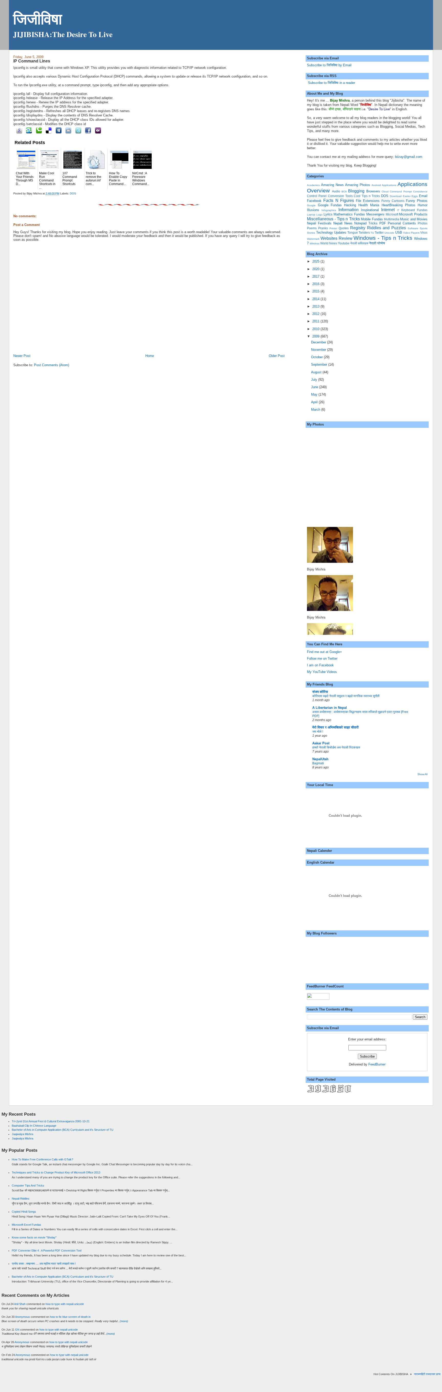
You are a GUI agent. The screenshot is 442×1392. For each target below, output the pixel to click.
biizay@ (401, 157)
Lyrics (328, 214)
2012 (316, 314)
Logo (319, 214)
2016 (316, 284)
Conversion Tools (340, 196)
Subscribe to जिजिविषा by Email (329, 65)
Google (311, 205)
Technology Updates (331, 232)
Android (376, 185)
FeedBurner (376, 1064)
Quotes (344, 228)
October (317, 357)
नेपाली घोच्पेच (377, 243)
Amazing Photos (357, 185)
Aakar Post (320, 743)
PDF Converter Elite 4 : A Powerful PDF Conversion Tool (46, 1250)
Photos (422, 223)
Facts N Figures (338, 200)
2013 (316, 306)
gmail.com (414, 157)
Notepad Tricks (366, 223)
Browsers (373, 191)
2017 (316, 276)
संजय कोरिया (320, 692)
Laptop (311, 214)
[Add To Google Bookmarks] (18, 130)
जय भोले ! (317, 731)
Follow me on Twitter (322, 658)
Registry (357, 228)
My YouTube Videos (322, 672)
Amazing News (332, 185)
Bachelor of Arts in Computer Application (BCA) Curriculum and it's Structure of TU (62, 1129)
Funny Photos (416, 201)
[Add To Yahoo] (97, 130)
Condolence (420, 191)
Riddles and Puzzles (386, 228)
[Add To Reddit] (68, 130)
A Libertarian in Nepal (329, 708)
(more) (124, 1321)
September (319, 364)
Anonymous (22, 1316)
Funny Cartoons (392, 200)
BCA (344, 191)
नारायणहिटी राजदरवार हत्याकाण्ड (420, 1374)
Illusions (313, 210)
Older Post (277, 356)
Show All (422, 774)
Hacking (350, 205)
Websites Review (336, 238)
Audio (336, 191)
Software (413, 228)
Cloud (385, 191)
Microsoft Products (413, 214)
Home (149, 356)
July (314, 380)
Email (423, 196)
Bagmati (318, 763)
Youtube (343, 243)
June (315, 387)
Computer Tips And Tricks (28, 1185)
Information (348, 210)
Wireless (314, 243)
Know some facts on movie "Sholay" (34, 1237)
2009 (316, 336)
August (317, 372)
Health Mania (368, 205)
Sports (423, 228)
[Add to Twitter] (77, 130)
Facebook (314, 201)
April (315, 402)
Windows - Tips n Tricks (382, 238)
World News (328, 243)
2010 (316, 329)
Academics (313, 185)
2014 (316, 299)
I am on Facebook (320, 665)
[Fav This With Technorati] (38, 130)
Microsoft (392, 214)
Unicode (389, 232)
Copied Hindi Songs (24, 1211)
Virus (423, 232)
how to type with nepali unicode (65, 1304)
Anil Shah (20, 1304)
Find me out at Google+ (324, 652)
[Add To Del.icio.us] (48, 130)
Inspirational (370, 210)
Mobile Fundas (372, 219)
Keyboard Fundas (414, 210)
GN (17, 1329)
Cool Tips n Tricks (367, 196)
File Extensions (368, 201)
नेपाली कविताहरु (359, 243)
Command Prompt (401, 191)
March (316, 409)
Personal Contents (402, 223)
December (319, 342)
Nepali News (342, 223)
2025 (316, 261)
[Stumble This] (28, 130)
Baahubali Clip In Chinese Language (34, 1125)
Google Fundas (330, 205)
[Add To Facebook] (87, 130)
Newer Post (21, 356)
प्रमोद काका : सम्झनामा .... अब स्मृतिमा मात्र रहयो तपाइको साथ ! (44, 1263)
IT (398, 210)
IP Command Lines (31, 61)
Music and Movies (413, 219)
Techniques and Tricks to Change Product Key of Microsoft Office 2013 (56, 1172)
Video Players (411, 232)
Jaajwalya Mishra (22, 1134)
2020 (316, 269)
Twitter (379, 232)
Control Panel (317, 196)
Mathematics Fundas (349, 214)
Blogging (356, 191)
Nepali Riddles (20, 1198)
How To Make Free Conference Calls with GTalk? (42, 1159)
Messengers (375, 214)
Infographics (329, 210)
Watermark (313, 238)
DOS (73, 193)
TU (372, 232)
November (319, 350)
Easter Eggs (410, 196)
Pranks (323, 228)
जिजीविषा (37, 18)
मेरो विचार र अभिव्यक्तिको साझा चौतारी (335, 727)
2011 (316, 321)
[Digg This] (58, 130)
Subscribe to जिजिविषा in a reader (331, 83)
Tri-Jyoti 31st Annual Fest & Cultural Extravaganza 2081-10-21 (51, 1121)
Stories (311, 232)
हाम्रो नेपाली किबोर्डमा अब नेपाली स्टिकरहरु (336, 747)
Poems (312, 228)
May (314, 394)
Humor (422, 205)
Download (396, 196)
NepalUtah (320, 759)
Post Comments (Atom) (51, 365)
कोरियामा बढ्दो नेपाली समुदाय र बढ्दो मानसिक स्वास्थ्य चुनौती (346, 696)
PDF (382, 223)
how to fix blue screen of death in (70, 1316)
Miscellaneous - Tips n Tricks (333, 219)
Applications (389, 185)
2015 (316, 291)
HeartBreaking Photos (398, 205)
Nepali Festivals (319, 223)
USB (398, 232)
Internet (388, 210)
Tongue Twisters (358, 232)
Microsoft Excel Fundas (26, 1224)
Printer (333, 228)
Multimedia (391, 219)
